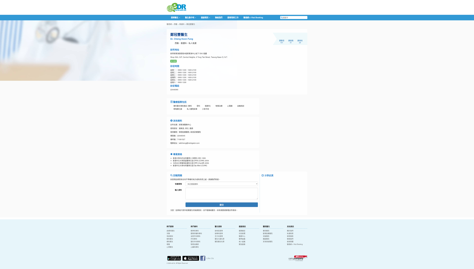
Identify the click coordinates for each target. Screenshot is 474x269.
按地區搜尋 (219, 231)
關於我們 (290, 231)
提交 (222, 204)
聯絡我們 (218, 17)
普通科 (181, 24)
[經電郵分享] (284, 181)
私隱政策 (290, 233)
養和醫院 (266, 231)
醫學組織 (242, 239)
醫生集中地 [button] (190, 17)
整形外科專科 (195, 241)
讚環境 (300, 41)
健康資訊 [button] (205, 17)
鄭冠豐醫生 (190, 24)
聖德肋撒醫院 (268, 233)
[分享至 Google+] (277, 181)
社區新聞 (242, 233)
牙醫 (168, 233)
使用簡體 (290, 241)
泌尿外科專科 (195, 236)
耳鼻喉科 (170, 236)
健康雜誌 (242, 231)
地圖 (174, 61)
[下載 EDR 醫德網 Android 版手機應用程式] (174, 258)
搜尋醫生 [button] (175, 17)
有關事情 (178, 184)
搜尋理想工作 (232, 17)
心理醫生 (170, 247)
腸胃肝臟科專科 (196, 233)
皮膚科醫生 (171, 231)
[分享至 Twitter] (271, 181)
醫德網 (169, 24)
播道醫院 (266, 239)
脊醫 (168, 244)
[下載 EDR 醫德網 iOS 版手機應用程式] (191, 258)
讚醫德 (281, 41)
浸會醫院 (266, 236)
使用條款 (290, 236)
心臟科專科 (195, 247)
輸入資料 (178, 190)
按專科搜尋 (219, 233)
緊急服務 (242, 244)
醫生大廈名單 (219, 239)
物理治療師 (195, 244)
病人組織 (242, 241)
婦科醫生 (170, 241)
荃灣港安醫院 (268, 241)
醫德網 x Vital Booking (253, 17)
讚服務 (290, 41)
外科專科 (194, 239)
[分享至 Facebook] (265, 181)
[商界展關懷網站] (298, 258)
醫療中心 (242, 236)
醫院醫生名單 (219, 241)
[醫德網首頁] (176, 7)
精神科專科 (195, 231)
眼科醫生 (170, 239)
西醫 (175, 24)
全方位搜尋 (219, 236)
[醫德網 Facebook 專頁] (207, 258)
